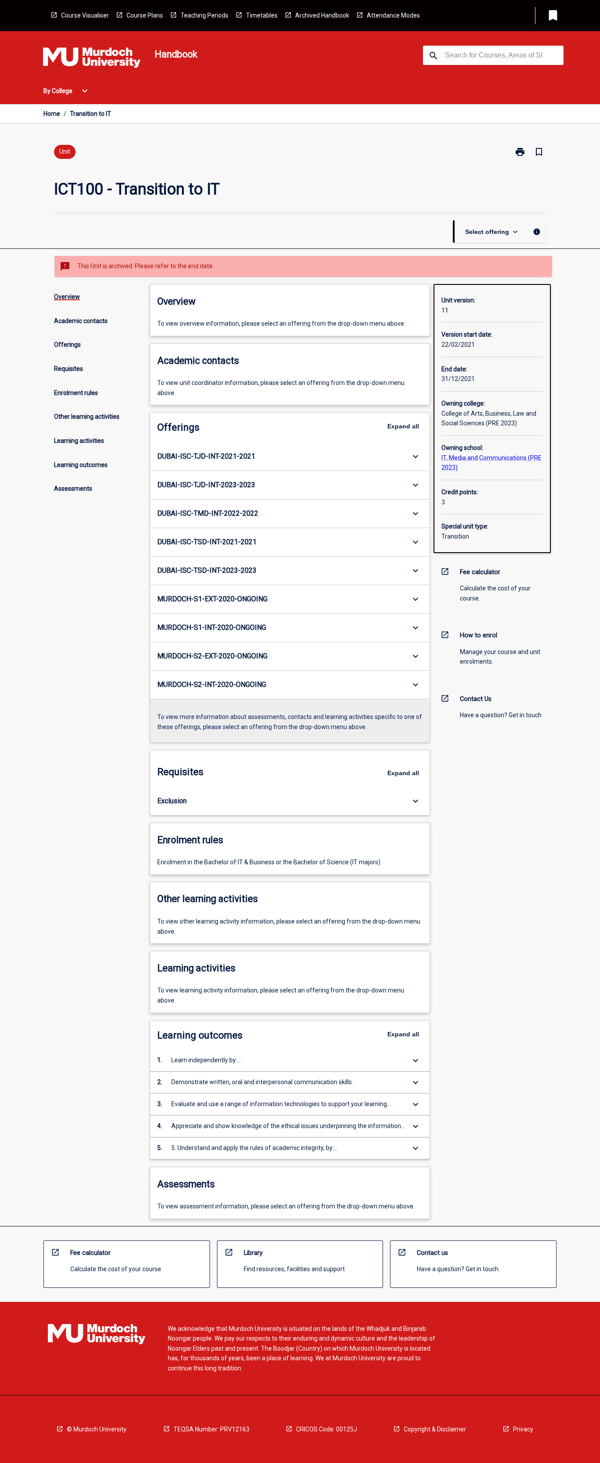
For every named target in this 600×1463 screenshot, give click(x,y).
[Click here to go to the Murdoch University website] (92, 59)
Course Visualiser (85, 15)
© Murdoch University (97, 1429)
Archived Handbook (322, 15)
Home (51, 113)
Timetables (262, 15)
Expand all (403, 426)
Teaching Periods (204, 15)
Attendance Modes (393, 15)
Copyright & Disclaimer (435, 1429)
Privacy (523, 1429)
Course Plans (145, 15)
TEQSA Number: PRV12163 (211, 1429)
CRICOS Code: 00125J (326, 1429)
